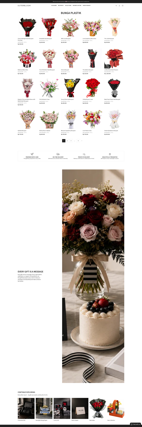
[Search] (116, 5)
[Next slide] (35, 27)
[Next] (81, 140)
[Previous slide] (20, 27)
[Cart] (122, 5)
